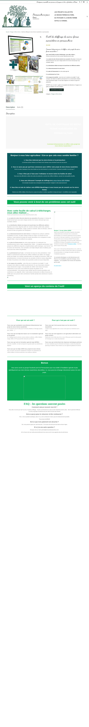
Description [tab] (10, 107)
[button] (40, 37)
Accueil (7, 31)
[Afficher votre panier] (87, 2)
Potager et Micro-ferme (15, 31)
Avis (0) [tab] (20, 107)
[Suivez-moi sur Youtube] (83, 2)
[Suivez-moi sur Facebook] (81, 2)
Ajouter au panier (57, 89)
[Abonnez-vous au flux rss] (79, 2)
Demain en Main (72, 243)
